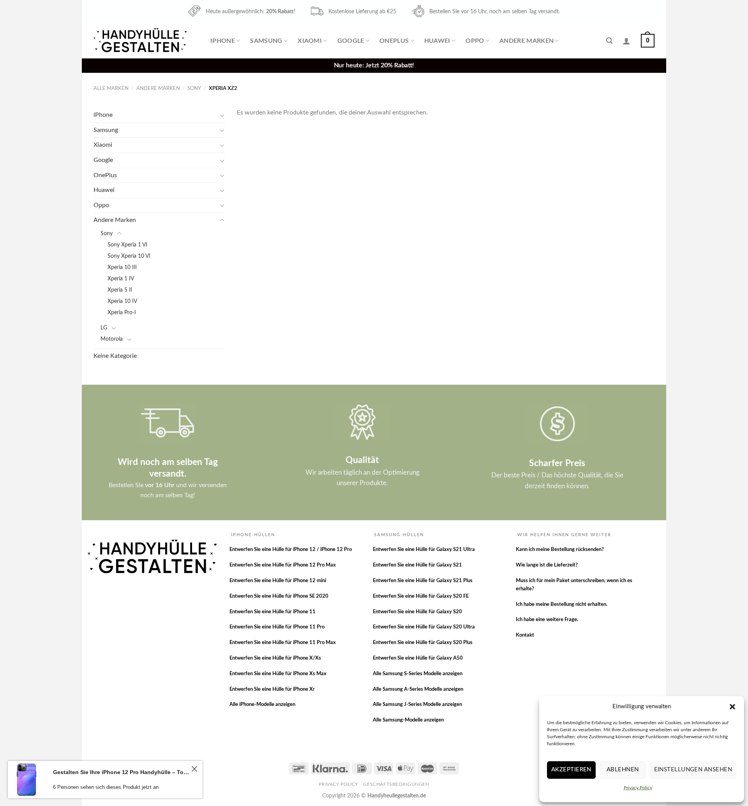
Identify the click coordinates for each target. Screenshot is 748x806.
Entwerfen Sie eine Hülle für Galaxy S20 (417, 611)
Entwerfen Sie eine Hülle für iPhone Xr (272, 689)
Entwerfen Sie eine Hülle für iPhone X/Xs (275, 658)
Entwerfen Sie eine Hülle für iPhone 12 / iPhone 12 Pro (290, 549)
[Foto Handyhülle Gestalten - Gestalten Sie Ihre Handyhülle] (141, 41)
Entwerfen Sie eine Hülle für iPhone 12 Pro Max (282, 565)
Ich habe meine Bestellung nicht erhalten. (561, 604)
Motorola (112, 339)
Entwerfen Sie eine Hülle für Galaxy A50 (418, 658)
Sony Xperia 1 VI (127, 245)
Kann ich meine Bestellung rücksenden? (560, 549)
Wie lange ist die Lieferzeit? (547, 565)
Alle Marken (111, 88)
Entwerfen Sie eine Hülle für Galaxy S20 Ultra (424, 627)
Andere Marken (526, 41)
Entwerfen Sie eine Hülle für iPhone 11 (272, 611)
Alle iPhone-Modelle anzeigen (262, 704)
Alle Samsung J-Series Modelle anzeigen (417, 704)
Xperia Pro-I (122, 312)
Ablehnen (623, 770)
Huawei (437, 41)
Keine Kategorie (115, 356)
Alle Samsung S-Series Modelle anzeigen (417, 673)
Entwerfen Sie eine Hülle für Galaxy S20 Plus (423, 642)
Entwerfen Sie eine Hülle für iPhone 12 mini (277, 580)
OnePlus (394, 41)
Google (350, 41)
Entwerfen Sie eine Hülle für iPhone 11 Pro (277, 627)
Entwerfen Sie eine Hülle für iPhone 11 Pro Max (282, 642)
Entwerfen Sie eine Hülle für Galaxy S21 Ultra (424, 549)
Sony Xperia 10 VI (129, 256)
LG (104, 328)
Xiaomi (310, 41)
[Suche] (609, 40)
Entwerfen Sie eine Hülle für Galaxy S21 (417, 565)
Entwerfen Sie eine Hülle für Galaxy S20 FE (421, 596)
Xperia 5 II (120, 290)
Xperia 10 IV (122, 301)
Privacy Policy (638, 787)
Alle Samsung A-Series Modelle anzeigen (418, 689)
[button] (732, 707)
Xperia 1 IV (121, 279)
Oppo (475, 41)
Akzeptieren (571, 770)
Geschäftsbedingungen (396, 784)
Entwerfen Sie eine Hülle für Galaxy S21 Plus (423, 580)
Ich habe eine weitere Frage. (547, 619)
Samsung (266, 41)
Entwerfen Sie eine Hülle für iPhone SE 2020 (278, 596)
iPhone (222, 41)
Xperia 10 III (122, 267)
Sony (194, 88)
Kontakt (525, 635)
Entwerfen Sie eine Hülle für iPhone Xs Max (277, 673)
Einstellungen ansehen (693, 770)
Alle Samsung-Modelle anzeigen (408, 720)
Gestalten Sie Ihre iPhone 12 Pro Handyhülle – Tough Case (121, 772)
